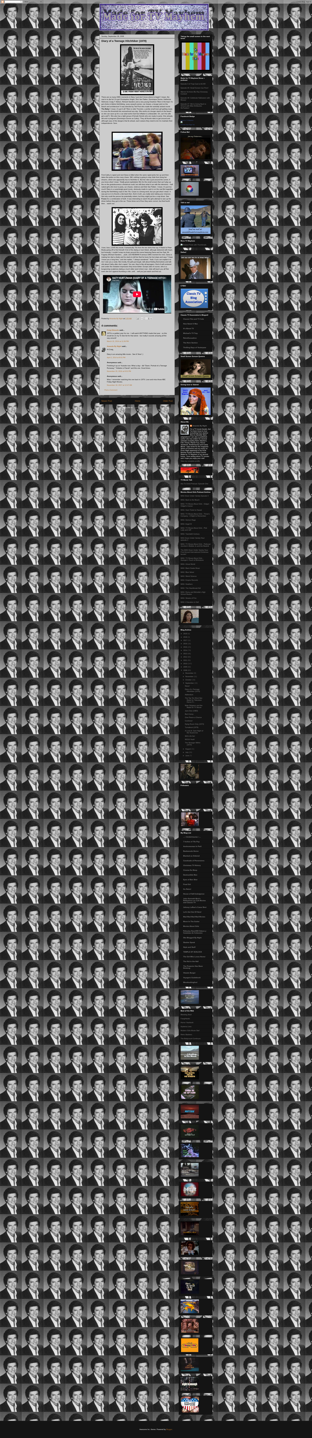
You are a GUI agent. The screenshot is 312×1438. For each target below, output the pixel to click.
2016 (185, 644)
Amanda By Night (114, 346)
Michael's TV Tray (190, 333)
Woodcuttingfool (190, 982)
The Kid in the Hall (191, 961)
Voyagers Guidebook (192, 978)
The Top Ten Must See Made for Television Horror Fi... (193, 700)
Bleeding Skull (186, 1015)
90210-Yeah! (190, 739)
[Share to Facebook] (149, 318)
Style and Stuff (189, 947)
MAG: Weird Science (189, 576)
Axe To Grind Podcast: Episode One (194, 484)
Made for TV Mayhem (187, 120)
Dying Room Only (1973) (194, 724)
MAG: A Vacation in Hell (190, 602)
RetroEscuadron (190, 338)
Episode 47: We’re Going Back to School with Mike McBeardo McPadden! (193, 106)
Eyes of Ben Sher (190, 880)
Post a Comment (110, 390)
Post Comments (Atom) (142, 407)
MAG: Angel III (186, 524)
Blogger (169, 1429)
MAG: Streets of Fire (188, 598)
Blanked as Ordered (191, 856)
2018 (185, 637)
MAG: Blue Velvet (187, 572)
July (187, 752)
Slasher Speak (189, 942)
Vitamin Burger (189, 973)
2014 (185, 650)
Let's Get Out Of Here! (192, 912)
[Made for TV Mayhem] (182, 123)
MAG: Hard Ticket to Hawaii (191, 510)
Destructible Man (190, 875)
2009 (185, 667)
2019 (185, 634)
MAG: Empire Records (189, 580)
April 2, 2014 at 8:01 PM (116, 357)
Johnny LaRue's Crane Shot (194, 907)
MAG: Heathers (187, 584)
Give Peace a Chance (193, 717)
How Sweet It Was (190, 324)
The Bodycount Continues (191, 1039)
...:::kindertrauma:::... (192, 837)
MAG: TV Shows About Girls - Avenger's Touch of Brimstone (192, 559)
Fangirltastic (185, 1019)
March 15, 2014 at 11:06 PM (118, 341)
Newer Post (106, 401)
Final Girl (187, 884)
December (189, 673)
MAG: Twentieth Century (190, 534)
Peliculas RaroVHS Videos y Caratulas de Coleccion (194, 932)
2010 (185, 664)
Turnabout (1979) (191, 727)
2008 (185, 670)
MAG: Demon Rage (188, 520)
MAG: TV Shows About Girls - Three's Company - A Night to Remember (195, 515)
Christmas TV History (192, 865)
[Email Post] (137, 318)
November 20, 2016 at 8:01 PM (119, 371)
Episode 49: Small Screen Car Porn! (194, 88)
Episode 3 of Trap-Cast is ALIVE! (193, 84)
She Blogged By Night (192, 938)
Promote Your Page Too (188, 124)
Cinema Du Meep (190, 870)
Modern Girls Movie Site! (190, 1030)
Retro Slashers (186, 1035)
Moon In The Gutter (191, 921)
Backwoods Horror (191, 851)
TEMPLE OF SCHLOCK (192, 952)
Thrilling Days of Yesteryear (194, 347)
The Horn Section (190, 343)
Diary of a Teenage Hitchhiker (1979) (192, 690)
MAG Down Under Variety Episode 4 (195, 496)
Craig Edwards (113, 330)
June (187, 756)
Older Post (168, 401)
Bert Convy (189, 714)
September (189, 683)
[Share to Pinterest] (151, 318)
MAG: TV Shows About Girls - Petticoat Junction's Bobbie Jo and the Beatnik (195, 545)
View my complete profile (190, 461)
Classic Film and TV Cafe (193, 319)
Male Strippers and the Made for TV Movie (193, 706)
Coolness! (189, 721)
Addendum (189, 695)
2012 (185, 657)
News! (187, 686)
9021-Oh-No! (190, 736)
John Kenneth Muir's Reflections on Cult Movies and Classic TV (194, 900)
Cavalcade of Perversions (193, 861)
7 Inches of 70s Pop (191, 842)
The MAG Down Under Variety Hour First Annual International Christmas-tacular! (195, 552)
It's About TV (188, 328)
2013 (185, 654)
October (188, 680)
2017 (185, 640)
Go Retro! (187, 889)
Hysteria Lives (186, 1026)
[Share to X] (146, 318)
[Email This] (142, 318)
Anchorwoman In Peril (192, 846)
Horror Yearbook (187, 1022)
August (188, 749)
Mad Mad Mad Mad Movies (194, 917)
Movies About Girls (191, 926)
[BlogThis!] (144, 318)
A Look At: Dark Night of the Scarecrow (194, 732)
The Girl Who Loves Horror (194, 957)
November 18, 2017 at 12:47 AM (119, 385)
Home (137, 401)
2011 (185, 660)
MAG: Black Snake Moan (190, 568)
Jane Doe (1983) (191, 711)
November (189, 676)
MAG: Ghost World (188, 564)
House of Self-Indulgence (193, 894)
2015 (185, 647)
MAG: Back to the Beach (190, 500)
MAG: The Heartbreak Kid (191, 588)
